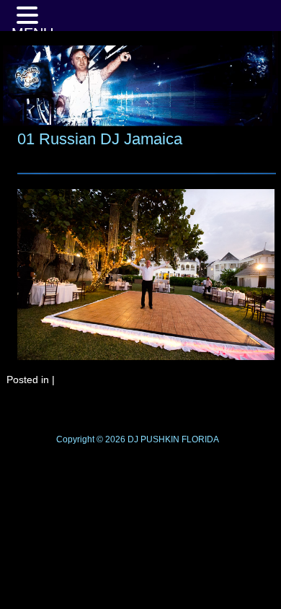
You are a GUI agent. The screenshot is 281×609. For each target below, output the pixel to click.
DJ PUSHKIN (152, 439)
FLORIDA (200, 439)
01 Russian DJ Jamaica (99, 139)
